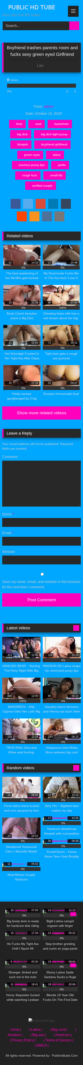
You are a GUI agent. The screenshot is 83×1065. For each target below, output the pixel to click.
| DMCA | (41, 1045)
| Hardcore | (63, 1035)
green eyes (32, 154)
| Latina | (35, 1029)
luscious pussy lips (32, 165)
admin (49, 106)
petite (62, 165)
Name (8, 514)
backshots (61, 124)
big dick (22, 134)
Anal (19, 124)
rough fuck (29, 175)
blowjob (22, 144)
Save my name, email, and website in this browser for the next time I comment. (41, 584)
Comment (9, 457)
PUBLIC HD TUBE (31, 7)
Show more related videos (41, 413)
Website (8, 552)
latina (56, 154)
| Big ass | (38, 1035)
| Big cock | (58, 1029)
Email (8, 533)
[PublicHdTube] (42, 1021)
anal (38, 124)
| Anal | (15, 1029)
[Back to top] (69, 1052)
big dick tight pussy (54, 134)
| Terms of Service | (58, 1040)
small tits (56, 175)
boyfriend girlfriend (54, 144)
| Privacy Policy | (23, 1040)
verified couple (42, 185)
